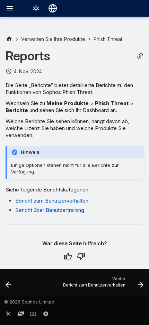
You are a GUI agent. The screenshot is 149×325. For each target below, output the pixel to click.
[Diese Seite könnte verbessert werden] (81, 256)
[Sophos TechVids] (33, 315)
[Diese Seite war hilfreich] (68, 256)
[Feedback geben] (45, 315)
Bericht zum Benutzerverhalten (51, 200)
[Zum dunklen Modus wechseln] (36, 8)
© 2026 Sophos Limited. (29, 302)
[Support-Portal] (20, 315)
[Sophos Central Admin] (9, 39)
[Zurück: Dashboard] (8, 284)
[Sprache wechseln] (53, 8)
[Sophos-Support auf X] (8, 315)
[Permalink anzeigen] (140, 56)
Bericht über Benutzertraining (49, 210)
